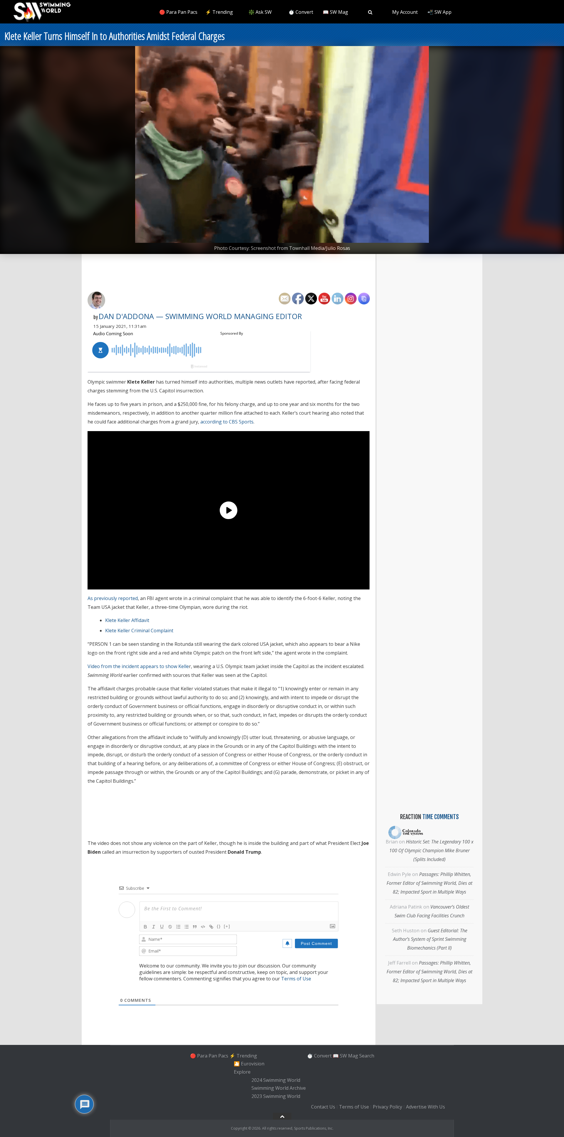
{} (219, 926)
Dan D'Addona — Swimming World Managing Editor (200, 316)
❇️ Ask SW (260, 12)
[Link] (211, 926)
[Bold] (145, 926)
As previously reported (113, 598)
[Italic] (154, 926)
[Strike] (170, 926)
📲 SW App (439, 12)
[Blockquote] (195, 926)
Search (366, 1056)
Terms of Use (296, 978)
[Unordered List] (186, 926)
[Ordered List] (178, 926)
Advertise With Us (425, 1107)
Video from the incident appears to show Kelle (138, 666)
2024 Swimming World (275, 1080)
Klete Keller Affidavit (127, 620)
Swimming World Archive (278, 1088)
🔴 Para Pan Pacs (178, 12)
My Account (405, 12)
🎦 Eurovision (249, 1063)
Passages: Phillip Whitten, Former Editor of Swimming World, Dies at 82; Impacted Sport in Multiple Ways (429, 883)
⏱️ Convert (300, 12)
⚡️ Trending (219, 12)
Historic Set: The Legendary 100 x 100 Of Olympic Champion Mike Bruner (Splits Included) (431, 850)
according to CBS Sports (227, 421)
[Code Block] (203, 926)
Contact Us (323, 1107)
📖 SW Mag (335, 12)
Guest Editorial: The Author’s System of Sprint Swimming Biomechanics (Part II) (430, 939)
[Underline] (162, 926)
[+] (227, 926)
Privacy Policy (387, 1107)
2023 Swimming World (275, 1096)
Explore (242, 1072)
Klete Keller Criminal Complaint (139, 630)
